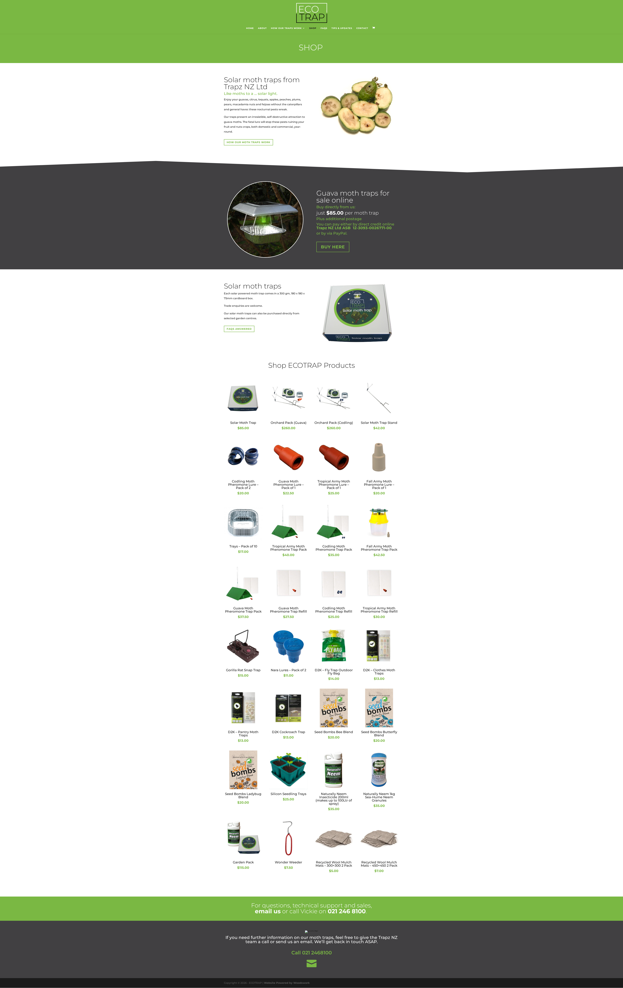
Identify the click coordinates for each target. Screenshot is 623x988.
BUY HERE (333, 247)
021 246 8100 (347, 911)
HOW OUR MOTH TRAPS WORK (248, 142)
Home (250, 28)
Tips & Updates (341, 28)
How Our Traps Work (286, 28)
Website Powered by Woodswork (287, 982)
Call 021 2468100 (311, 953)
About (262, 28)
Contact (362, 28)
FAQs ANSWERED (239, 328)
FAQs (324, 28)
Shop (312, 28)
